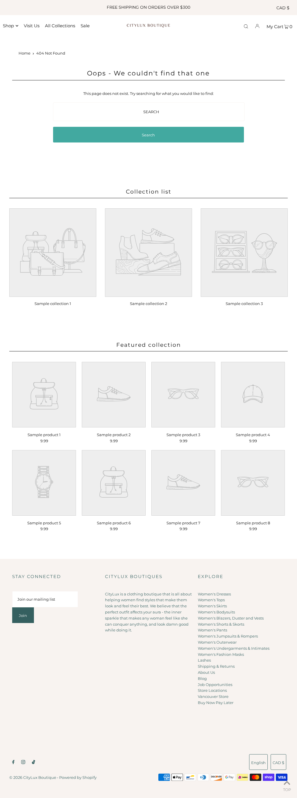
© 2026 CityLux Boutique (32, 777)
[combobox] (149, 111)
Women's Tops (211, 599)
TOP (287, 789)
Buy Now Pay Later (215, 702)
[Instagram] (23, 763)
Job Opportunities (215, 684)
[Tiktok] (33, 763)
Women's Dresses (214, 594)
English (258, 762)
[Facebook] (13, 763)
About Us (206, 672)
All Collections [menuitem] (60, 25)
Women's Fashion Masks (221, 654)
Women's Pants (212, 630)
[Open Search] (246, 25)
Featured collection (148, 345)
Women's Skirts (212, 606)
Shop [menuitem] (8, 25)
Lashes (204, 660)
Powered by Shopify (78, 777)
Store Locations (212, 690)
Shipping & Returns (216, 666)
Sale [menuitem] (85, 25)
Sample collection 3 (244, 303)
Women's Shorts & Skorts (221, 624)
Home (24, 53)
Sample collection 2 (148, 303)
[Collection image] (52, 293)
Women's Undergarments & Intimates (233, 648)
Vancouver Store (213, 696)
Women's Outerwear (217, 642)
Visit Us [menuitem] (31, 25)
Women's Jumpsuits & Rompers (228, 636)
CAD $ (282, 7)
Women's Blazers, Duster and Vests (231, 618)
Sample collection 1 (53, 303)
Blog (202, 678)
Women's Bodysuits (216, 612)
